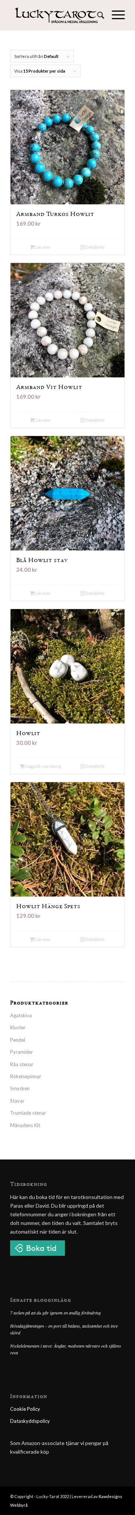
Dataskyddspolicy (30, 1421)
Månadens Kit (25, 1125)
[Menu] (114, 15)
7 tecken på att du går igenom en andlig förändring (55, 1313)
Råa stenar (21, 1064)
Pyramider (21, 1052)
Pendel (17, 1040)
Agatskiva (21, 1015)
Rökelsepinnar (25, 1076)
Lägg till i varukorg (43, 766)
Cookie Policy (25, 1409)
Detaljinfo (94, 247)
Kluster (18, 1027)
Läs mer (43, 247)
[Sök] (97, 15)
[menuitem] (97, 15)
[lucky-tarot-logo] (56, 15)
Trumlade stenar (28, 1113)
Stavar (17, 1101)
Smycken (20, 1088)
